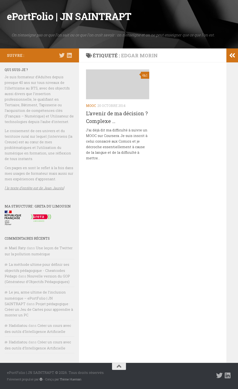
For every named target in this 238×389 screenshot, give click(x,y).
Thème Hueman (70, 379)
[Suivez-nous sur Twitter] (62, 55)
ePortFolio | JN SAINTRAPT (69, 16)
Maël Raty (17, 248)
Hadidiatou (18, 325)
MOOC (91, 105)
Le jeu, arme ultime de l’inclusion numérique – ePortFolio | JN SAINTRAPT (35, 298)
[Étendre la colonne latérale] (232, 55)
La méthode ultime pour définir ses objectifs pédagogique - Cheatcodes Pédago (37, 270)
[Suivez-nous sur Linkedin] (69, 55)
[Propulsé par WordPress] (41, 379)
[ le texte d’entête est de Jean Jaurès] (34, 188)
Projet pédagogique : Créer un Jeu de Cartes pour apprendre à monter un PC (39, 309)
